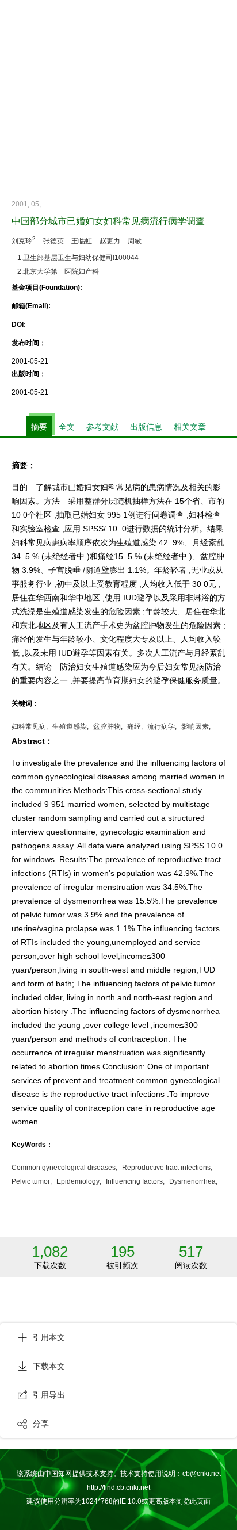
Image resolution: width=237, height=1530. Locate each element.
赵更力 (110, 241)
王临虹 (81, 241)
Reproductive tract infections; (167, 1168)
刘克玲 (24, 240)
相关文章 (190, 426)
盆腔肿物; (108, 726)
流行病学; (162, 726)
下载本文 (49, 1366)
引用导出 (49, 1394)
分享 (41, 1423)
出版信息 (146, 426)
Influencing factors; (135, 1181)
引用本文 (49, 1337)
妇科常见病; (30, 726)
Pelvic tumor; (32, 1181)
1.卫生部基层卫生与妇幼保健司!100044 (78, 258)
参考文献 (102, 426)
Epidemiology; (78, 1181)
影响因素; (196, 726)
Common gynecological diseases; (64, 1168)
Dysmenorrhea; (193, 1181)
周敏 (135, 241)
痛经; (135, 726)
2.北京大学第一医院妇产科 (58, 271)
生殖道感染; (70, 726)
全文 (67, 426)
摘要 (39, 426)
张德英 (53, 241)
